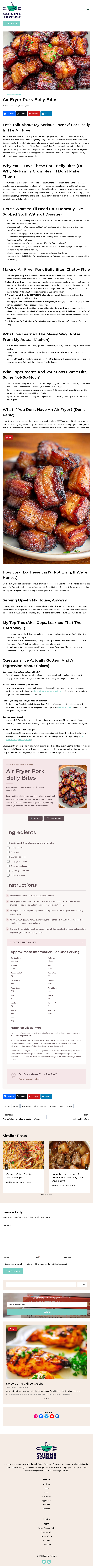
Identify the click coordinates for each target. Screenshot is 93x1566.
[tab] (42, 1194)
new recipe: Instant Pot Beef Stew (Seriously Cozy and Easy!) (68, 1177)
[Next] (86, 1167)
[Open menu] (88, 10)
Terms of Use (46, 1536)
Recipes (46, 1484)
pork (62, 1106)
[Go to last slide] (6, 1167)
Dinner (27, 1387)
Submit (47, 1312)
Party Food (53, 1106)
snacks (69, 1106)
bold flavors (11, 1394)
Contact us (46, 1544)
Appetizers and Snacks (12, 94)
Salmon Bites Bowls (81, 1117)
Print (35, 818)
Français (46, 1508)
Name (7, 1257)
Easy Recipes (26, 1106)
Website (67, 1257)
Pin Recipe (56, 818)
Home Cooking (50, 1394)
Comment (9, 1225)
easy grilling (31, 1394)
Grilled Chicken (40, 1394)
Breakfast (46, 1496)
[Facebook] (44, 1562)
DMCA (46, 1524)
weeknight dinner (66, 1394)
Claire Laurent (9, 106)
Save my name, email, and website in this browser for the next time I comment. (36, 1264)
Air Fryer (7, 1106)
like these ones (64, 707)
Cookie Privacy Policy (47, 1528)
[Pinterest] (49, 1562)
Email (37, 1257)
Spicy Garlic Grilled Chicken (25, 1383)
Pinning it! (36, 1079)
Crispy (15, 1106)
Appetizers (46, 1500)
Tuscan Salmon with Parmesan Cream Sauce (21, 1117)
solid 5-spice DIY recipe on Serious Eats (48, 691)
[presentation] (23, 1155)
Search (82, 1284)
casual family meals (21, 1394)
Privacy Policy (46, 1532)
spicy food (58, 1394)
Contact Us (11, 23)
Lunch (46, 1492)
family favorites (40, 1106)
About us (46, 1504)
